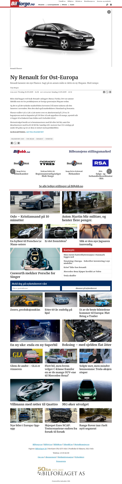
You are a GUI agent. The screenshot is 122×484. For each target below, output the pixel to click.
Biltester (64, 4)
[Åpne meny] (111, 4)
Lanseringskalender (53, 4)
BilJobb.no (79, 1)
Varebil (72, 4)
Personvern (61, 461)
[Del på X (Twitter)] (107, 92)
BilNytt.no (70, 1)
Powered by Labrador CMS (61, 481)
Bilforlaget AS (41, 449)
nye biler (30, 139)
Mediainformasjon (65, 457)
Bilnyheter (41, 4)
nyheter (49, 139)
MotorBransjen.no (89, 1)
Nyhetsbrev (79, 457)
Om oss (41, 457)
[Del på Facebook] (104, 92)
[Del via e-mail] (110, 92)
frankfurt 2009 (17, 139)
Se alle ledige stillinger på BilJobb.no (61, 186)
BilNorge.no (38, 445)
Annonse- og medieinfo (104, 1)
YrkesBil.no (62, 1)
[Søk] (107, 5)
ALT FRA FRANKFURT (35, 132)
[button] (12, 171)
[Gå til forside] (22, 3)
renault (39, 139)
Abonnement (50, 457)
